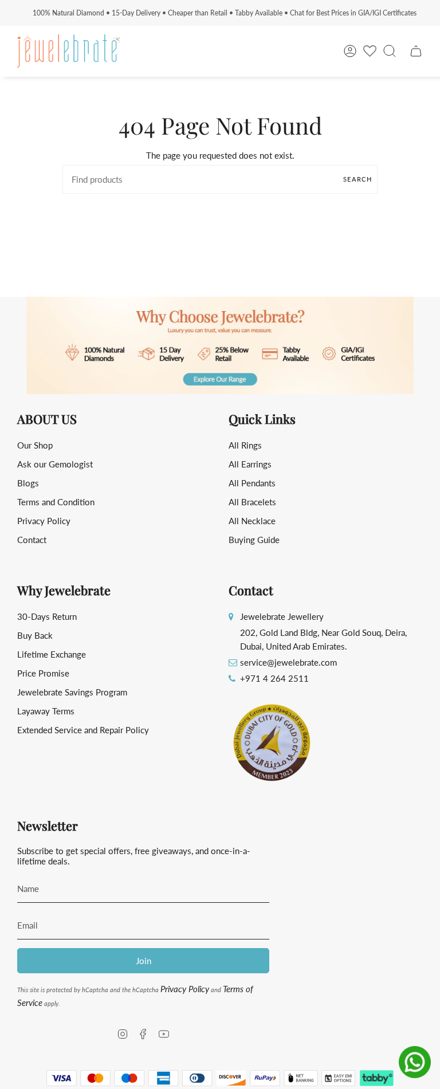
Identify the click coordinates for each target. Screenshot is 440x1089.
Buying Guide (254, 539)
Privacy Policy (43, 521)
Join (143, 961)
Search (357, 179)
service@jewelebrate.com (288, 662)
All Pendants (252, 483)
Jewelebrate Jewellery (282, 616)
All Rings (245, 445)
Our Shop (35, 445)
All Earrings (250, 464)
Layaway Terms (45, 711)
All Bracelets (252, 502)
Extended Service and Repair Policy (83, 730)
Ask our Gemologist (55, 464)
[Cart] (416, 51)
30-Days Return (47, 616)
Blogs (28, 483)
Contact (31, 539)
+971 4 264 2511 (274, 678)
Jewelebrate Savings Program (72, 692)
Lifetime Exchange (51, 654)
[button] (220, 345)
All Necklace (252, 521)
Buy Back (35, 635)
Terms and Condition (56, 502)
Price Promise (43, 673)
